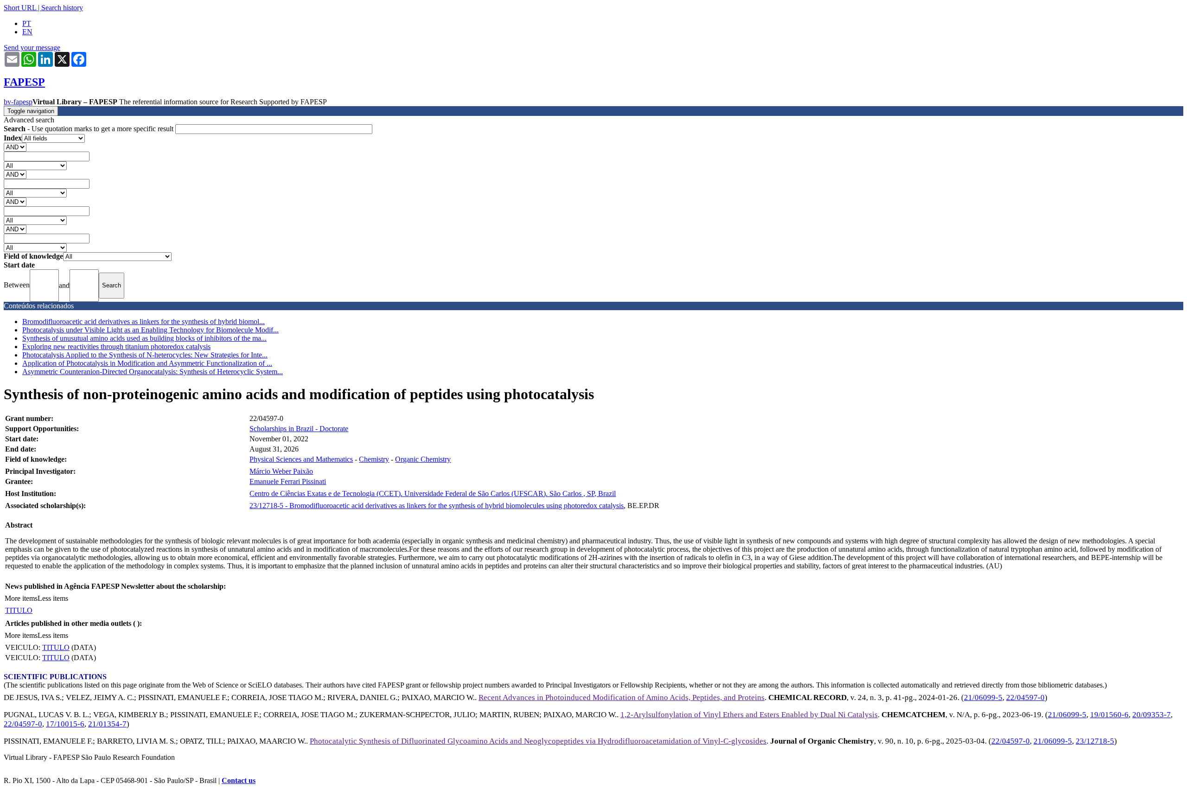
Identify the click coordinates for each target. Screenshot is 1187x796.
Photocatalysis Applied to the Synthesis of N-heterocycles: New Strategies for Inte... (145, 355)
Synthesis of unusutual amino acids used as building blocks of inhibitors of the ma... (144, 338)
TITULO (18, 610)
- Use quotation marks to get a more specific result (89, 129)
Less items (53, 598)
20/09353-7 (1151, 714)
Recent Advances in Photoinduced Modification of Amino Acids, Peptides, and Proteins (622, 697)
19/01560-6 (1109, 714)
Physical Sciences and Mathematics (301, 459)
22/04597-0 (1025, 697)
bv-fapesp (18, 102)
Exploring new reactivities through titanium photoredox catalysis (116, 346)
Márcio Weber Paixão (281, 471)
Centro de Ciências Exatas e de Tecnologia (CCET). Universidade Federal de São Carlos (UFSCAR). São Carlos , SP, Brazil (432, 493)
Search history (62, 8)
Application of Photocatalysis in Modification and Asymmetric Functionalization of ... (147, 363)
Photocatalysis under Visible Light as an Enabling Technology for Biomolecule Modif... (150, 330)
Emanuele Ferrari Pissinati (287, 481)
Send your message (32, 47)
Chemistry (374, 459)
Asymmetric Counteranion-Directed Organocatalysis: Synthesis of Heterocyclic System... (152, 372)
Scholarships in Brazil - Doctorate (298, 429)
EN (27, 32)
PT (26, 23)
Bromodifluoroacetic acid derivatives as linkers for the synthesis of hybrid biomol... (143, 321)
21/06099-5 (983, 697)
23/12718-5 (1095, 741)
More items (21, 598)
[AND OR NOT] (15, 147)
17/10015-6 (65, 724)
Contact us (238, 780)
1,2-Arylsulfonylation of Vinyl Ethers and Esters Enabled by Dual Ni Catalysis (749, 714)
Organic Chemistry (423, 459)
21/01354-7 (107, 724)
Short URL (20, 8)
